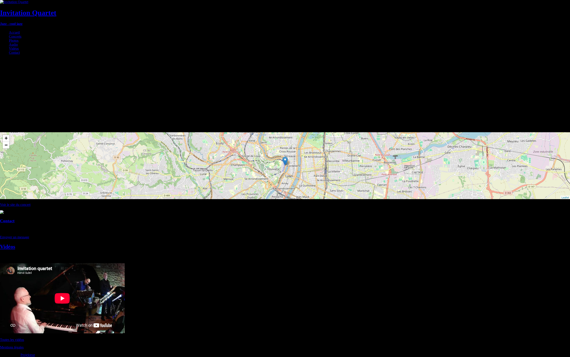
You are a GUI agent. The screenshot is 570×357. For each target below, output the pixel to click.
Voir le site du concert (15, 204)
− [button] (6, 145)
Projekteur (27, 355)
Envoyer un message (14, 237)
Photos (13, 40)
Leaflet (565, 197)
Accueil (14, 32)
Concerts (15, 36)
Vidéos (14, 48)
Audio (13, 44)
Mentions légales (12, 347)
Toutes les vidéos (12, 340)
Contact (14, 52)
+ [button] (6, 138)
